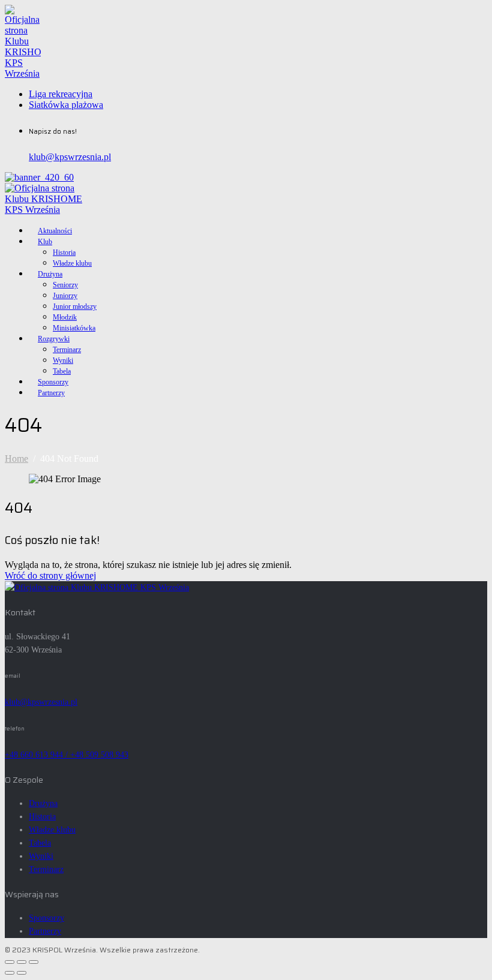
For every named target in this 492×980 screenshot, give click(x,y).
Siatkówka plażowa (66, 105)
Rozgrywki (54, 339)
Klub (45, 242)
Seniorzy (65, 285)
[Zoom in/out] (33, 962)
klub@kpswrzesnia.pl (70, 157)
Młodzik (65, 317)
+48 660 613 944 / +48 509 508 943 (66, 754)
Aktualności (55, 231)
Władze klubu (72, 263)
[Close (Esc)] (9, 962)
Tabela (62, 371)
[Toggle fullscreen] (21, 962)
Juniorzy (65, 295)
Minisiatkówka (74, 328)
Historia (64, 252)
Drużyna (50, 274)
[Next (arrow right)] (21, 973)
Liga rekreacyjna (60, 94)
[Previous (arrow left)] (9, 973)
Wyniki (63, 360)
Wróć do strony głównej (50, 575)
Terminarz (67, 349)
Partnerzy (51, 393)
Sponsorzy (53, 382)
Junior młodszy (75, 306)
